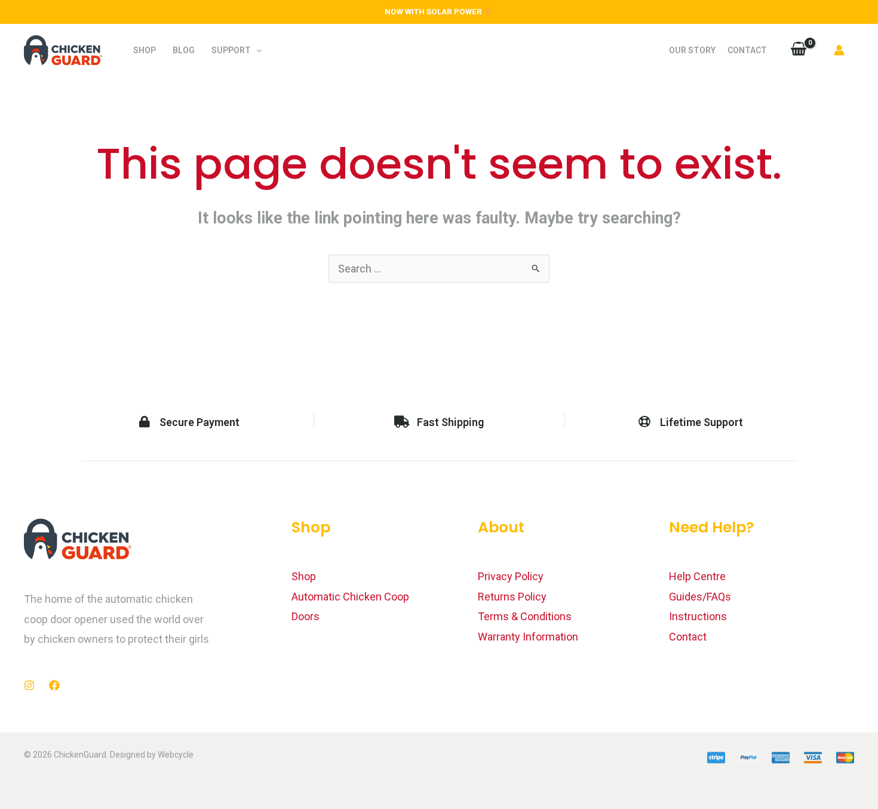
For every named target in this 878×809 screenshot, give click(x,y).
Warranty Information (528, 636)
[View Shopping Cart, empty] (798, 50)
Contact (747, 50)
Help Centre (697, 576)
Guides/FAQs (700, 596)
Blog (184, 50)
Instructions (698, 616)
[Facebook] (54, 685)
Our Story (692, 50)
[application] (256, 50)
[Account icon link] (839, 50)
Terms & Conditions (525, 616)
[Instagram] (29, 685)
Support (231, 50)
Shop (144, 50)
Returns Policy (512, 596)
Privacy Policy (511, 576)
